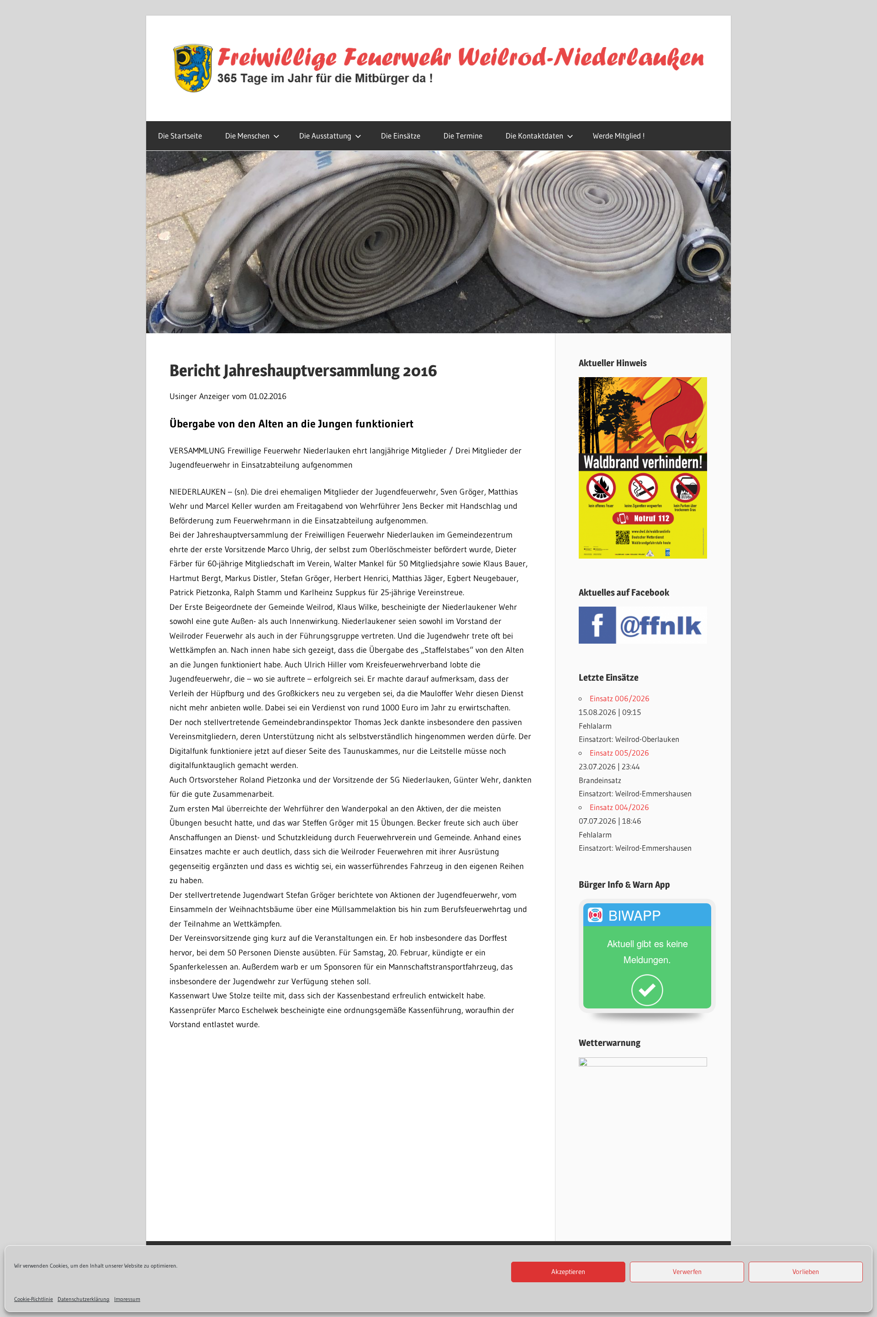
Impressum (127, 1299)
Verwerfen (687, 1272)
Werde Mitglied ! (619, 135)
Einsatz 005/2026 (619, 752)
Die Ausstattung (325, 135)
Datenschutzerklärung (84, 1299)
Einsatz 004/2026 (619, 807)
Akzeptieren (568, 1272)
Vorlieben (805, 1272)
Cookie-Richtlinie (33, 1299)
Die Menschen (247, 135)
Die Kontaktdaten (534, 135)
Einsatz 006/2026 (620, 698)
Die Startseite (180, 135)
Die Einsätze (400, 135)
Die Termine (463, 135)
